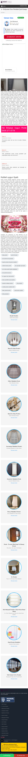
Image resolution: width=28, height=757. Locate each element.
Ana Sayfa (2, 12)
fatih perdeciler (5, 294)
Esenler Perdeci (4, 715)
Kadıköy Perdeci (4, 730)
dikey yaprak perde (6, 290)
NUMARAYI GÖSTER (14, 37)
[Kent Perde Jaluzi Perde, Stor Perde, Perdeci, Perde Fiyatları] (7, 2)
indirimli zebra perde (6, 265)
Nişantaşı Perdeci (4, 735)
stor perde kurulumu (6, 272)
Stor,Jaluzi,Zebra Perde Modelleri (7, 753)
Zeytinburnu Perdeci (5, 712)
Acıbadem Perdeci (4, 710)
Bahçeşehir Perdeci (5, 717)
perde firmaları (14, 255)
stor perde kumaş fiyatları (7, 258)
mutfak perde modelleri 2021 (8, 287)
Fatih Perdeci (4, 704)
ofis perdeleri (19, 283)
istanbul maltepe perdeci (7, 283)
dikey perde (4, 255)
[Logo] (7, 690)
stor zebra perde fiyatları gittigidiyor (9, 269)
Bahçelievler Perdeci (5, 708)
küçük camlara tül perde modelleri (9, 262)
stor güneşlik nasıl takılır (20, 265)
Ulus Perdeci (3, 721)
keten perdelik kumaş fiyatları (8, 279)
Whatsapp (7, 755)
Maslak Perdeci (4, 728)
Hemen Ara (21, 755)
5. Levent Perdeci (4, 706)
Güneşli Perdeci (4, 719)
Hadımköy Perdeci (4, 733)
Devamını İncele (14, 319)
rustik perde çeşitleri (18, 290)
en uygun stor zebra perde (8, 276)
